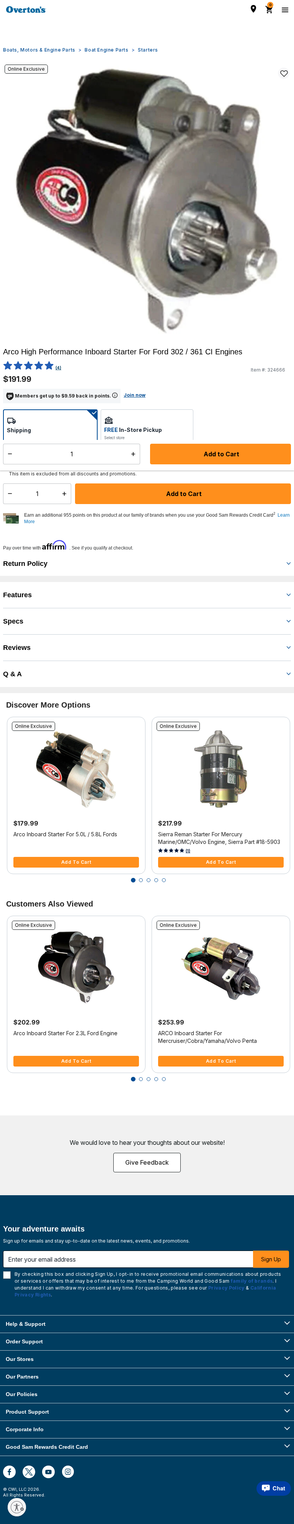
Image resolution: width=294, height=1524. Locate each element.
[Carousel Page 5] (164, 880)
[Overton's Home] (26, 9)
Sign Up (271, 1259)
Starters (148, 50)
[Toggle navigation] (284, 9)
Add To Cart (76, 862)
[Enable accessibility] (17, 1507)
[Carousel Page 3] (148, 880)
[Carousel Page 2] (141, 880)
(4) (58, 367)
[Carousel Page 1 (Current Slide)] (133, 880)
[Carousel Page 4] (156, 880)
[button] (156, 518)
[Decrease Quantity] (8, 494)
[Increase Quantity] (66, 494)
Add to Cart (183, 494)
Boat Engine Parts (106, 50)
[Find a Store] (253, 9)
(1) (188, 850)
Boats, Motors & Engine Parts (39, 50)
